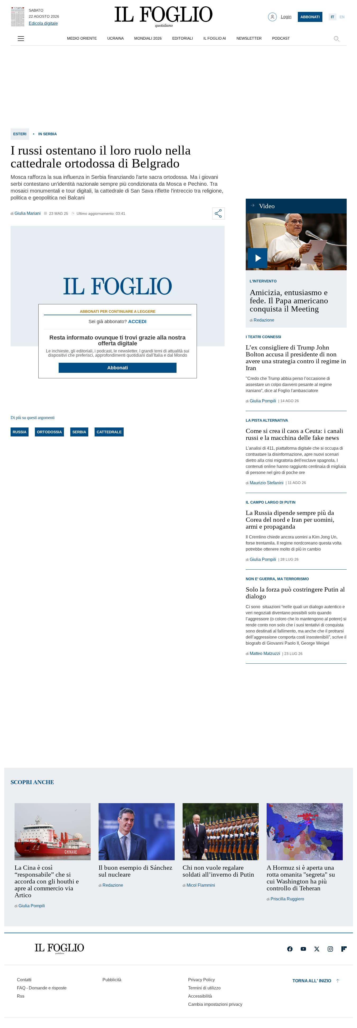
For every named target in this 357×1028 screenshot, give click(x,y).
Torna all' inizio (312, 981)
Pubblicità (112, 980)
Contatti (24, 980)
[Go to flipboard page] (344, 949)
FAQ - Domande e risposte (42, 988)
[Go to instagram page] (330, 949)
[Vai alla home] (163, 16)
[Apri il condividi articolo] (218, 213)
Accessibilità (200, 996)
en (342, 17)
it (332, 17)
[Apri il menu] (21, 39)
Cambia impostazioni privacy (215, 1004)
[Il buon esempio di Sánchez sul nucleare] (137, 831)
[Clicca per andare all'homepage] (59, 949)
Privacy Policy (201, 980)
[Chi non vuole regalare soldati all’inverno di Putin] (221, 831)
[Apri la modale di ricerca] (336, 39)
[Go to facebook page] (290, 949)
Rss (20, 996)
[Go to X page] (316, 949)
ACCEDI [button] (137, 321)
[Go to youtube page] (303, 949)
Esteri (19, 134)
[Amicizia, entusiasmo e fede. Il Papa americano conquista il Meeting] (296, 241)
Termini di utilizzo (204, 988)
